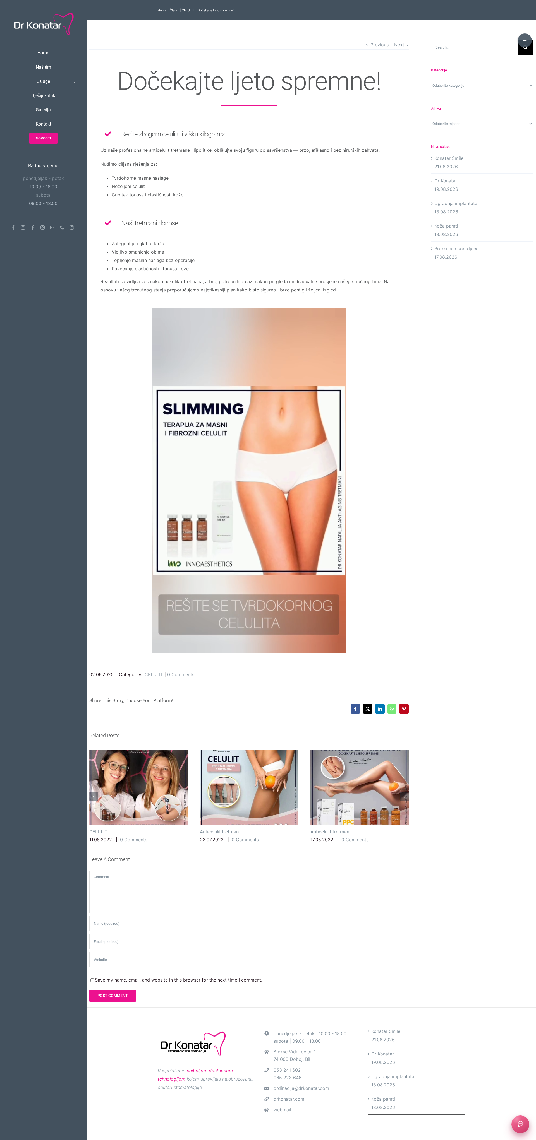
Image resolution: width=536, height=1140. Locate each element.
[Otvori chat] (520, 1124)
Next (399, 44)
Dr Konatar (445, 181)
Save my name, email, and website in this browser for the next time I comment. (178, 980)
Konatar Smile (448, 158)
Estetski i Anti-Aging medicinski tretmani (249, 787)
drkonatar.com (289, 1099)
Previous (379, 44)
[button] (93, 796)
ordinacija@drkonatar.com (301, 1088)
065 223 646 (288, 1077)
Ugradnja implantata (455, 203)
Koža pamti (446, 226)
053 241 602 (287, 1070)
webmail (282, 1109)
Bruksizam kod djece (456, 248)
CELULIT (154, 674)
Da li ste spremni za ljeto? (138, 787)
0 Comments (180, 674)
